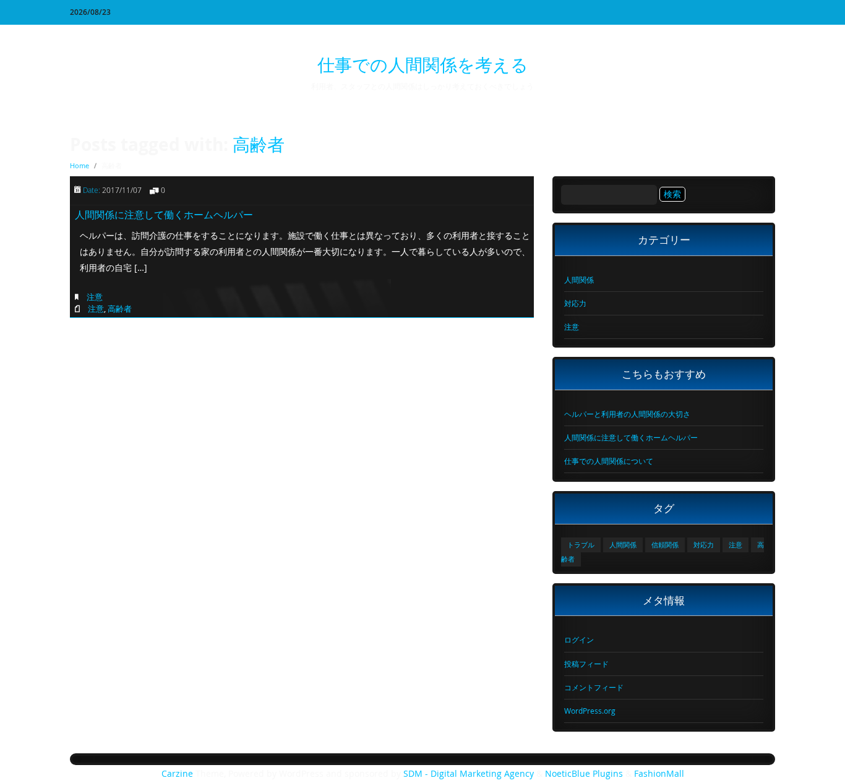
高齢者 (259, 144)
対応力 (575, 303)
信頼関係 (665, 545)
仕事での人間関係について (608, 461)
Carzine (178, 773)
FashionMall (659, 773)
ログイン (579, 639)
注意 (95, 296)
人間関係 (579, 280)
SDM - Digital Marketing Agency (468, 773)
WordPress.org (590, 711)
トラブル (580, 545)
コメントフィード (594, 687)
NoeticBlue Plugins (584, 773)
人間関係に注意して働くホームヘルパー (164, 214)
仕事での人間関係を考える (422, 65)
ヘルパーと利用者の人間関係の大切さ (627, 414)
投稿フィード (586, 664)
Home (79, 165)
